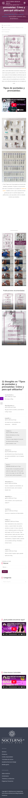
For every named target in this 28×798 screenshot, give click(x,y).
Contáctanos (5, 776)
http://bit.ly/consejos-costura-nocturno (14, 343)
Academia (20, 793)
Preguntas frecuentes (7, 781)
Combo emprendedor (7, 757)
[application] (14, 629)
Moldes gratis (5, 764)
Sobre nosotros (6, 773)
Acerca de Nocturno (10, 793)
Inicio (3, 793)
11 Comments (6, 31)
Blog (17, 793)
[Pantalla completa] (24, 634)
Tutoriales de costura (7, 759)
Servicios (4, 751)
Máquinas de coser (19, 27)
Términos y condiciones (8, 778)
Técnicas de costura (6, 29)
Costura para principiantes (9, 27)
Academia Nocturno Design (9, 762)
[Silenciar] (22, 634)
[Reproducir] (4, 634)
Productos (4, 754)
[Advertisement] (14, 214)
